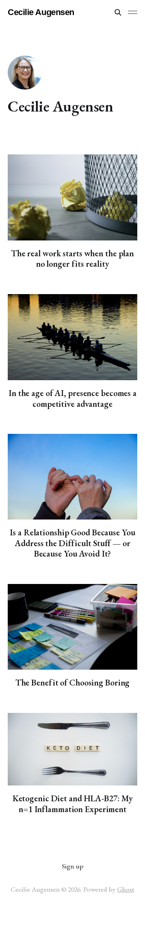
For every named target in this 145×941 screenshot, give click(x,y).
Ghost (125, 889)
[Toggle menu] (132, 12)
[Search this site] (118, 12)
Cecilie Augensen (41, 12)
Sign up (73, 865)
